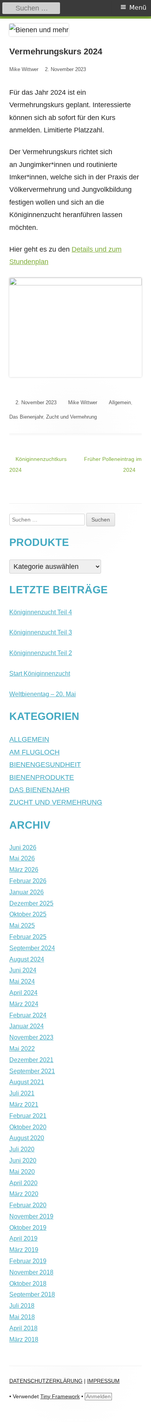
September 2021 (32, 1071)
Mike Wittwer (23, 69)
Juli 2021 (21, 1093)
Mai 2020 (22, 1171)
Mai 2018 (22, 1317)
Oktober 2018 (27, 1283)
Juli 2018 (21, 1305)
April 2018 (23, 1328)
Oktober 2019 (27, 1227)
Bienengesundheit (45, 764)
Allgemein (120, 402)
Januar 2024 (26, 1026)
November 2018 (31, 1272)
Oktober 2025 (27, 914)
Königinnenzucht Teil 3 (40, 632)
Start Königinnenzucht (39, 673)
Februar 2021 (27, 1116)
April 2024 (23, 992)
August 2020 (26, 1138)
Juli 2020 (21, 1149)
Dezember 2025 (31, 903)
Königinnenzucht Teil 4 (40, 612)
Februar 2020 (27, 1205)
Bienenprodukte (41, 777)
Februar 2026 (27, 881)
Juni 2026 (22, 847)
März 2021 (23, 1104)
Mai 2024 (22, 981)
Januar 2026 (26, 892)
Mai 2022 (22, 1048)
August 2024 (26, 959)
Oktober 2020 (27, 1127)
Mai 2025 (22, 925)
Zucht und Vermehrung (71, 417)
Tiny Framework (60, 1396)
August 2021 (26, 1082)
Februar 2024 (27, 1015)
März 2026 (23, 869)
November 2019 (31, 1216)
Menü (137, 7)
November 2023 (31, 1037)
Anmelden (98, 1396)
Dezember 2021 (31, 1060)
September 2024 (32, 948)
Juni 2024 (22, 970)
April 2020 (23, 1183)
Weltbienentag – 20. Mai (42, 694)
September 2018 (32, 1294)
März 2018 (23, 1339)
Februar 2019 (27, 1261)
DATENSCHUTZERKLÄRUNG (45, 1381)
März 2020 (23, 1194)
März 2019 (23, 1249)
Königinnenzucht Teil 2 (40, 653)
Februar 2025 (27, 937)
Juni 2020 (22, 1160)
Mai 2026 (22, 858)
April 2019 (23, 1238)
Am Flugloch (34, 752)
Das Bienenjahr (26, 417)
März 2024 (23, 1004)
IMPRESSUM (103, 1381)
